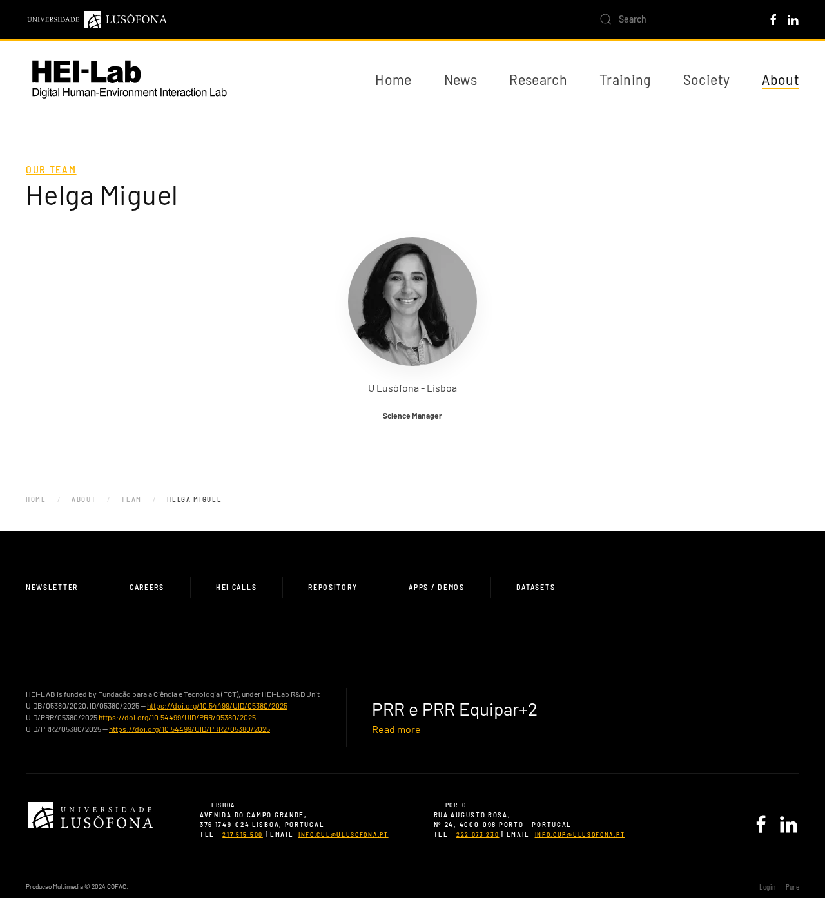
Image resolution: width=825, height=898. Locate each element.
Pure (792, 887)
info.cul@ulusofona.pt (343, 834)
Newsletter (52, 586)
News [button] (460, 79)
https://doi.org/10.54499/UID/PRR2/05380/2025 (189, 728)
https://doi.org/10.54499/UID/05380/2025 (217, 705)
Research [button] (538, 79)
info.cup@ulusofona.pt (580, 834)
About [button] (780, 79)
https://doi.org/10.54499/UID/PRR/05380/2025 (177, 716)
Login (767, 887)
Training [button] (625, 79)
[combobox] (676, 19)
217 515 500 (242, 834)
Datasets (536, 586)
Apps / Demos (436, 586)
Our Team (51, 169)
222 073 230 (478, 834)
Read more (396, 729)
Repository (332, 586)
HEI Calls (236, 586)
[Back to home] (129, 79)
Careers (147, 586)
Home (393, 79)
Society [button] (706, 79)
